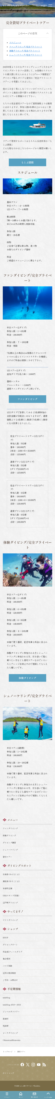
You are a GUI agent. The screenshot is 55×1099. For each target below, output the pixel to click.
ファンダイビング (27, 399)
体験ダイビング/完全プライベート (24, 50)
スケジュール (15, 42)
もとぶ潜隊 (27, 162)
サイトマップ (8, 1073)
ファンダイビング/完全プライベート (25, 46)
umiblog (6, 997)
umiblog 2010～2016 (12, 1004)
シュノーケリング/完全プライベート (25, 54)
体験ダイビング (27, 678)
